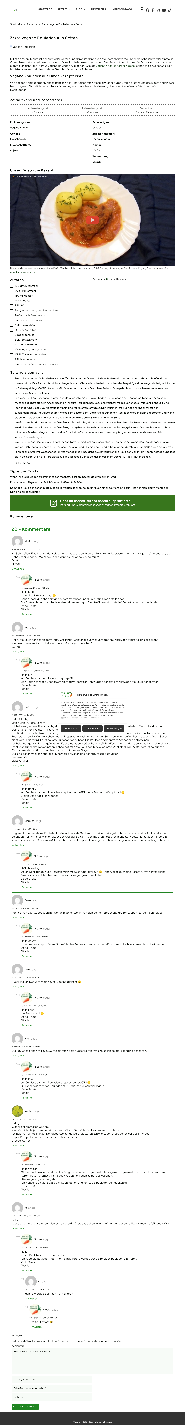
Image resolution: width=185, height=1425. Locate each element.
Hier (23, 1179)
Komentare (18, 1346)
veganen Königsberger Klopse (115, 65)
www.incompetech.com (23, 272)
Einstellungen (114, 728)
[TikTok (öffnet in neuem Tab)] (169, 10)
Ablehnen (92, 728)
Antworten (18, 568)
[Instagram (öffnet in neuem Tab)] (158, 10)
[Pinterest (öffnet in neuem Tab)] (153, 10)
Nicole (38, 579)
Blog (79, 9)
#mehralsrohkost (124, 505)
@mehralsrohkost (87, 505)
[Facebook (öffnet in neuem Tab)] (148, 10)
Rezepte (62, 9)
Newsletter (98, 9)
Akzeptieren (70, 728)
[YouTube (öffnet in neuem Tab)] (164, 10)
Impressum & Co (122, 9)
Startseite (45, 9)
